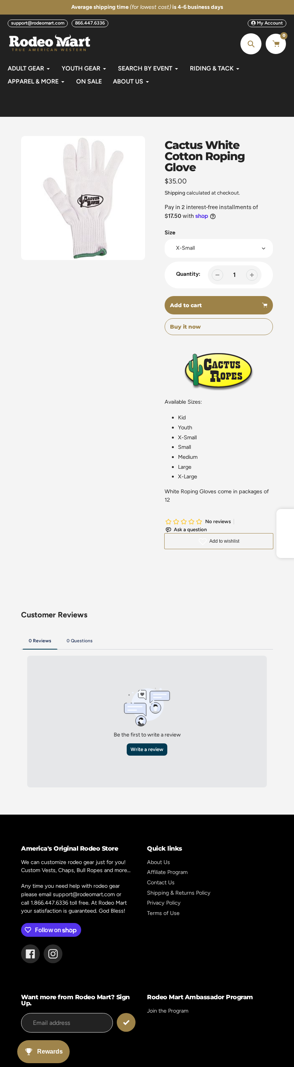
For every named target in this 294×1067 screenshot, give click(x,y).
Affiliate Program (167, 872)
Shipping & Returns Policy (179, 892)
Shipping (175, 193)
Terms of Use (163, 913)
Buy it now (185, 326)
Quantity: (188, 273)
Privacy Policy (164, 902)
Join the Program (167, 1010)
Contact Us (161, 882)
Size (170, 232)
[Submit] (126, 1022)
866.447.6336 (90, 23)
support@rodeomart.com (37, 23)
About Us (158, 862)
